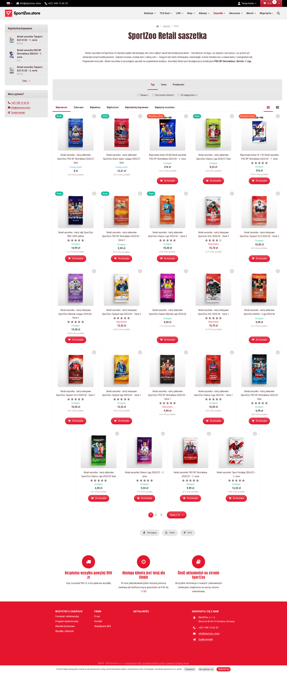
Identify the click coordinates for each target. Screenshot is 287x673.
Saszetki (218, 13)
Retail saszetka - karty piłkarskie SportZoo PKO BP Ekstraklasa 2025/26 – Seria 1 (167, 395)
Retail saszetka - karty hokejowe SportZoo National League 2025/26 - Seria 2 (75, 314)
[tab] (268, 107)
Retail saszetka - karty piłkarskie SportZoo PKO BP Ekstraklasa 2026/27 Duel (75, 159)
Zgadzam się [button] (223, 669)
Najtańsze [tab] (95, 107)
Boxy (189, 13)
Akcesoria (234, 13)
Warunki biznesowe (65, 626)
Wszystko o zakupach (68, 611)
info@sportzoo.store (20, 107)
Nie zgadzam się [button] (206, 669)
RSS (139, 663)
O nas (97, 616)
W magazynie (189, 95)
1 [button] (151, 515)
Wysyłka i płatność (64, 631)
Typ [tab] (153, 84)
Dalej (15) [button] (175, 514)
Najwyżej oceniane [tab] (165, 107)
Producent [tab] (178, 84)
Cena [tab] (163, 84)
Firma (97, 611)
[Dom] (22, 13)
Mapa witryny (131, 663)
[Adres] (194, 617)
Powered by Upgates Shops (177, 663)
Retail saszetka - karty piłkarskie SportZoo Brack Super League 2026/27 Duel (121, 159)
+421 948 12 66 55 (20, 102)
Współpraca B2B (102, 626)
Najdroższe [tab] (113, 107)
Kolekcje (148, 13)
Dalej (24, 80)
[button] (278, 3)
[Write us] (194, 639)
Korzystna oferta (165, 95)
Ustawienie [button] (189, 669)
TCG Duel (165, 13)
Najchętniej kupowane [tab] (136, 107)
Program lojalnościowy (66, 621)
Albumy (203, 13)
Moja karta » (266, 13)
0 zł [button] (271, 4)
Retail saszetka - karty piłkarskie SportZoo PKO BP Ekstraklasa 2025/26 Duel (259, 395)
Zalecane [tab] (79, 107)
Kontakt (98, 621)
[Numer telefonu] (194, 627)
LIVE (178, 13)
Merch (249, 13)
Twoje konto (247, 3)
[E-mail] (194, 633)
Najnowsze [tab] (61, 107)
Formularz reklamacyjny (67, 616)
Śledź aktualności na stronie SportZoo (198, 575)
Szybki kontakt (18, 112)
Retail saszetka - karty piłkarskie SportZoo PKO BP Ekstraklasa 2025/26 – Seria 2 (121, 236)
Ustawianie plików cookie (153, 663)
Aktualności (141, 611)
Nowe (145, 95)
